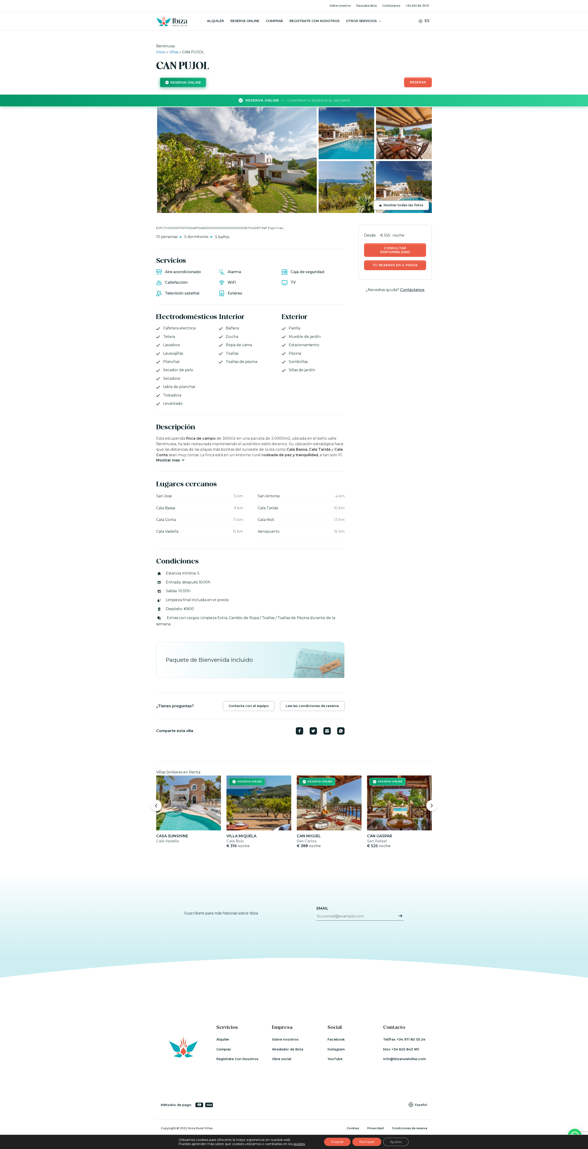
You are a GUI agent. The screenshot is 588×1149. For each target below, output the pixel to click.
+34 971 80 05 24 (411, 1039)
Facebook (336, 1039)
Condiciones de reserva (409, 1128)
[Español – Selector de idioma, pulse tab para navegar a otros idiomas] (426, 21)
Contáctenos (412, 290)
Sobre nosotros (340, 5)
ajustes (299, 1144)
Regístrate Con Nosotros (237, 1059)
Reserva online (244, 21)
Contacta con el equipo (249, 706)
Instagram (336, 1049)
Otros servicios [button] (361, 21)
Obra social (281, 1059)
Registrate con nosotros (314, 21)
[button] (379, 21)
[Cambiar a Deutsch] (426, 34)
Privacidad (375, 1128)
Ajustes (396, 1142)
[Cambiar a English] (426, 28)
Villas (173, 52)
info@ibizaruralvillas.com (404, 1059)
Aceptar (337, 1142)
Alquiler (215, 21)
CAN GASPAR (379, 836)
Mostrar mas (168, 460)
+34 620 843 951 (405, 1049)
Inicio (161, 52)
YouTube (335, 1059)
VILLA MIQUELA (241, 836)
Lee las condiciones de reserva (312, 706)
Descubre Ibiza (366, 5)
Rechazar (366, 1142)
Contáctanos (391, 5)
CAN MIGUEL (309, 836)
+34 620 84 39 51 (417, 5)
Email (322, 908)
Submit (400, 916)
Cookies (353, 1128)
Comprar (274, 21)
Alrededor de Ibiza (287, 1049)
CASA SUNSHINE (172, 836)
